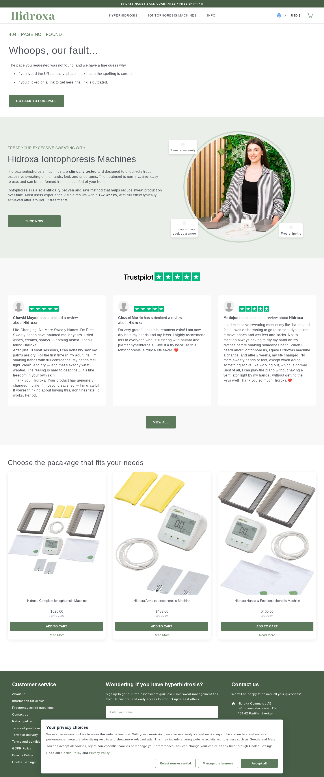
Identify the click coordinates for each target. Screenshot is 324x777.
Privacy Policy (22, 755)
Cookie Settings (24, 762)
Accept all (259, 763)
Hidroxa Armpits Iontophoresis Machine (162, 601)
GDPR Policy (21, 748)
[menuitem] (123, 15)
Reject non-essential (175, 763)
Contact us (20, 714)
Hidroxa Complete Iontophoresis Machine (57, 601)
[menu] (164, 15)
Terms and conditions (28, 741)
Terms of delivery (25, 734)
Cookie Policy (71, 753)
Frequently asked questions (33, 707)
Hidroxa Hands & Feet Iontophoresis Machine (267, 601)
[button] (281, 15)
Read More (56, 635)
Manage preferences (218, 763)
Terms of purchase (26, 728)
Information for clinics (28, 701)
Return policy (22, 721)
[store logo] (33, 15)
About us (18, 694)
